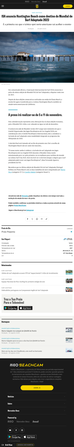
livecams (25, 196)
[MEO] (27, 1)
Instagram (30, 210)
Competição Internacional (11, 328)
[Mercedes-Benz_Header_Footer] (36, 1)
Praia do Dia (6, 228)
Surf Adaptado (7, 270)
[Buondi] (44, 1)
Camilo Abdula (30, 172)
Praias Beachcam (20, 205)
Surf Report (6, 239)
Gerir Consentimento (14, 441)
